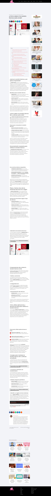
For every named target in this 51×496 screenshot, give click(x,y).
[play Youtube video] (19, 249)
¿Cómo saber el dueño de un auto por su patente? (14, 428)
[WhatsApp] (15, 21)
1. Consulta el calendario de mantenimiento (19, 73)
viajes (31, 1)
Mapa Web (32, 492)
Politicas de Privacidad (34, 488)
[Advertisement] (25, 9)
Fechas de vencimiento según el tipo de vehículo (20, 60)
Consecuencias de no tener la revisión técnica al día (19, 63)
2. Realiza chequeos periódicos (17, 74)
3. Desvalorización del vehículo (17, 66)
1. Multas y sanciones (16, 64)
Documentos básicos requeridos (17, 57)
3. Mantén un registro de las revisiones (18, 75)
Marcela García (15, 415)
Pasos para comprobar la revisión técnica (19, 54)
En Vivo (37, 1)
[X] (12, 21)
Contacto (32, 493)
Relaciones (25, 1)
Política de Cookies (33, 489)
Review (34, 1)
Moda (22, 1)
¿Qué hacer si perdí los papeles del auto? (24, 428)
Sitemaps (32, 491)
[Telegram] (19, 21)
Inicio (19, 1)
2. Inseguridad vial (15, 65)
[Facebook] (10, 21)
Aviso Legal (32, 490)
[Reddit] (21, 21)
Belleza (29, 1)
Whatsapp (40, 1)
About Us (32, 487)
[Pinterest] (14, 21)
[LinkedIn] (17, 21)
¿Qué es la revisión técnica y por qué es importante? (19, 49)
